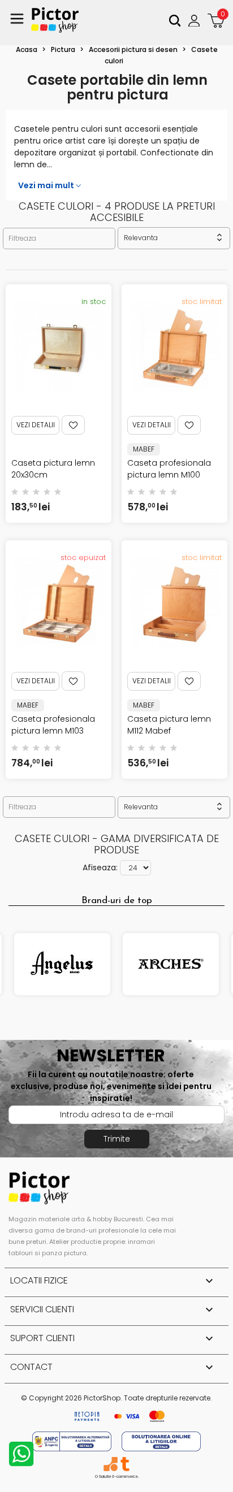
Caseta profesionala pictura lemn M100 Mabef (169, 474)
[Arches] (171, 964)
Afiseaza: (100, 867)
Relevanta (174, 237)
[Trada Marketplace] (125, 1464)
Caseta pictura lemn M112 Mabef (169, 724)
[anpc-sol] (161, 1440)
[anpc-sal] (73, 1440)
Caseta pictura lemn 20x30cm (53, 468)
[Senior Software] (110, 1464)
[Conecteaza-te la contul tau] (195, 20)
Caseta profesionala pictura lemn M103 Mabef (53, 730)
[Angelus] (62, 964)
